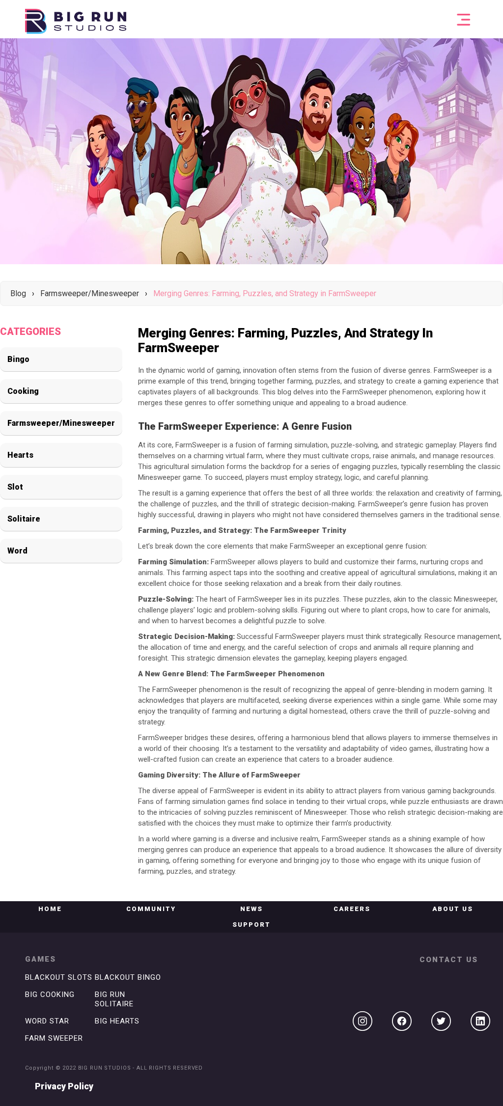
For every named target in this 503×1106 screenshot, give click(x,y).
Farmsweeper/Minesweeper (89, 293)
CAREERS (352, 908)
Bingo (18, 359)
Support (251, 924)
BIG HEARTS (117, 1021)
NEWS (251, 908)
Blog (18, 293)
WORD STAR (47, 1021)
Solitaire (23, 519)
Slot (15, 487)
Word (17, 550)
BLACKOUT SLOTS (58, 977)
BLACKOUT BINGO (128, 977)
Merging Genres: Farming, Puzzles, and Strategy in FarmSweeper (264, 293)
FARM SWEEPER (54, 1038)
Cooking (23, 391)
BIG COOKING (50, 994)
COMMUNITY (151, 908)
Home (50, 908)
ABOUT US (452, 908)
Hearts (20, 455)
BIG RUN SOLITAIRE (114, 999)
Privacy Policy (64, 1086)
